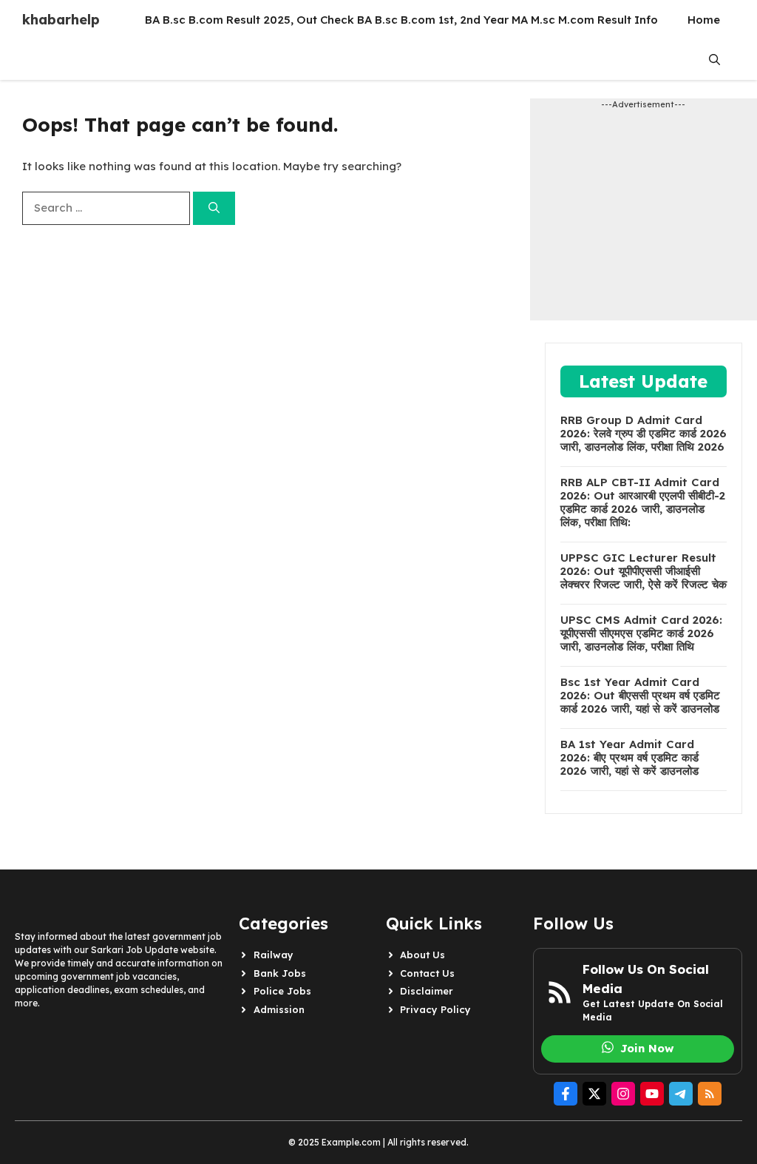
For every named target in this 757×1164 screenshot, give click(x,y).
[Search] (214, 208)
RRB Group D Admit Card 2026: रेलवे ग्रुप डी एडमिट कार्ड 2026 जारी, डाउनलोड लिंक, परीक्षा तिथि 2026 (643, 434)
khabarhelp (61, 19)
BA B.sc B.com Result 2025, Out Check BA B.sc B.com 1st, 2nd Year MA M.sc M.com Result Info (401, 20)
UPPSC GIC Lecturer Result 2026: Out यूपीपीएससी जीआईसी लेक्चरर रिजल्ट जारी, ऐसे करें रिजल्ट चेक (643, 571)
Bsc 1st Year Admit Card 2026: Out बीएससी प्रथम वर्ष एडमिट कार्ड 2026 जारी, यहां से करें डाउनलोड (640, 696)
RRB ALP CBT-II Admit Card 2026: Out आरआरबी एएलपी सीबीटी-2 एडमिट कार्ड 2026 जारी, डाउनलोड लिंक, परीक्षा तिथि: (642, 502)
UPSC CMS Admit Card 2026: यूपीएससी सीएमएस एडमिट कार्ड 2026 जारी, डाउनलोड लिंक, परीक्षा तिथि (641, 633)
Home (704, 20)
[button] (714, 60)
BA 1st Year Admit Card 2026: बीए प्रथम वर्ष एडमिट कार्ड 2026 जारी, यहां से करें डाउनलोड (629, 758)
